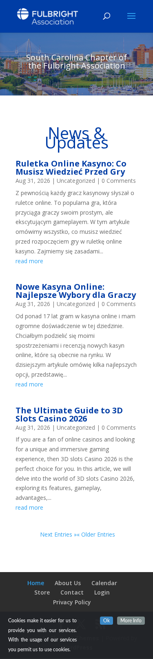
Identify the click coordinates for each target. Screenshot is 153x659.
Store (42, 592)
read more (29, 261)
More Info (131, 620)
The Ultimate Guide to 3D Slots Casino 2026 (69, 414)
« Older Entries (96, 534)
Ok (106, 620)
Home (35, 583)
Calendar (104, 583)
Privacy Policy (72, 602)
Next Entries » (58, 534)
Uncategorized (76, 180)
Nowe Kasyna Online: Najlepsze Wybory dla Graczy (76, 290)
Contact (72, 592)
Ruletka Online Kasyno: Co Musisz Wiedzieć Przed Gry (71, 167)
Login (102, 592)
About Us (68, 583)
